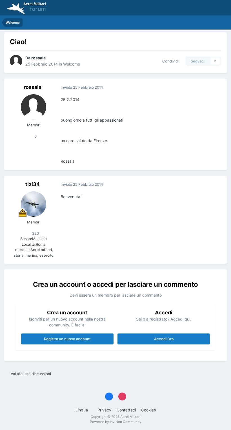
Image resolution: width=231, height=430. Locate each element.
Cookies (148, 409)
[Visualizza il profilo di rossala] (16, 61)
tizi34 (32, 184)
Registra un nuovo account (67, 339)
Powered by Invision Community (115, 422)
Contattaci (126, 409)
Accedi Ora (164, 339)
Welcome (71, 64)
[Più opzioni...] (216, 87)
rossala (38, 57)
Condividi (169, 61)
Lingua (82, 409)
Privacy (104, 409)
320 (35, 233)
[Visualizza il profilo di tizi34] (33, 204)
